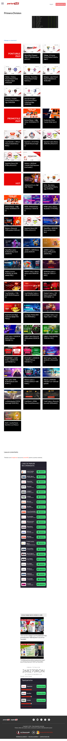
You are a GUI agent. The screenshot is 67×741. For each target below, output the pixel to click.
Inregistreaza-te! (60, 4)
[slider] (26, 689)
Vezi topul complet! (26, 706)
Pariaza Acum (41, 686)
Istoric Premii (28, 676)
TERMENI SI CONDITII (21, 736)
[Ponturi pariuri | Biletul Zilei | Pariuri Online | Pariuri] (13, 4)
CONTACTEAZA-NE (44, 736)
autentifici (26, 457)
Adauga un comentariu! (10, 40)
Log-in (51, 4)
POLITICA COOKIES (33, 736)
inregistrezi (15, 457)
